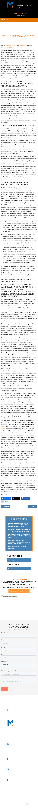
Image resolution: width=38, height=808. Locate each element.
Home (8, 698)
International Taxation (6, 47)
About (14, 698)
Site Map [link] (11, 804)
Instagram (25, 748)
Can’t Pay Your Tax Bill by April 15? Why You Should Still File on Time (19, 530)
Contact (19, 703)
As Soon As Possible (19, 11)
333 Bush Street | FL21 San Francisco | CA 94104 (17, 758)
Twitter (21, 748)
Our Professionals (25, 698)
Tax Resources (22, 701)
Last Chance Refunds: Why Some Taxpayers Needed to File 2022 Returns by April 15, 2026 (18, 525)
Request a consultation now (19, 591)
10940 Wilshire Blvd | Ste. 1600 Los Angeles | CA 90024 (19, 769)
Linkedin (17, 748)
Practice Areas (10, 701)
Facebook (12, 748)
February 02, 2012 (10, 45)
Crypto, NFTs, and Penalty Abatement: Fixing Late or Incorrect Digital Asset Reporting (19, 542)
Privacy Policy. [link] (19, 804)
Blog (31, 701)
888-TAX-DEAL (20, 14)
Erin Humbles (22, 45)
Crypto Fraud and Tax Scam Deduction (17, 547)
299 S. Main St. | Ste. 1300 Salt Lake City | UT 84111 (17, 779)
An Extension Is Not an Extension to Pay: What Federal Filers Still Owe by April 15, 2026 (19, 535)
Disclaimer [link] (32, 801)
